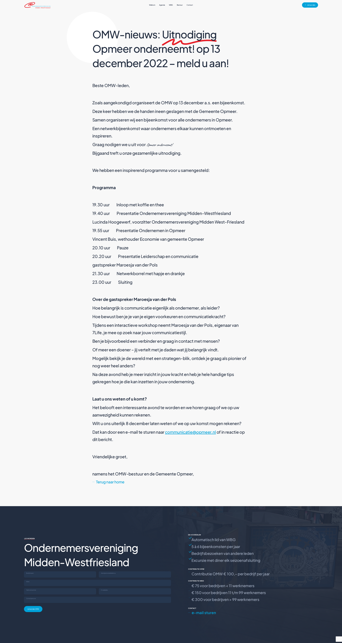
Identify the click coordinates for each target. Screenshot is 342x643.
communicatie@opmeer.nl (190, 432)
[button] (108, 482)
